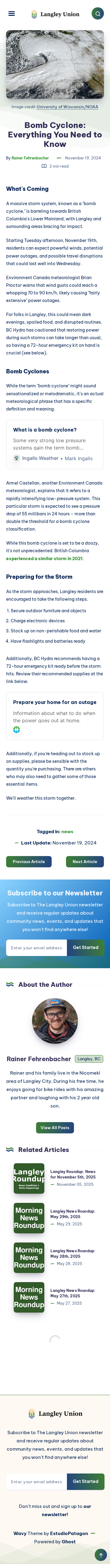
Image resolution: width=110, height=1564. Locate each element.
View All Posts (55, 1127)
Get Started (85, 947)
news (67, 831)
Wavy (20, 1533)
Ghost (69, 1541)
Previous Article (29, 861)
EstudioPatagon (69, 1533)
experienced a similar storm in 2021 (44, 558)
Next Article (85, 861)
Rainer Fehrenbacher (40, 1059)
